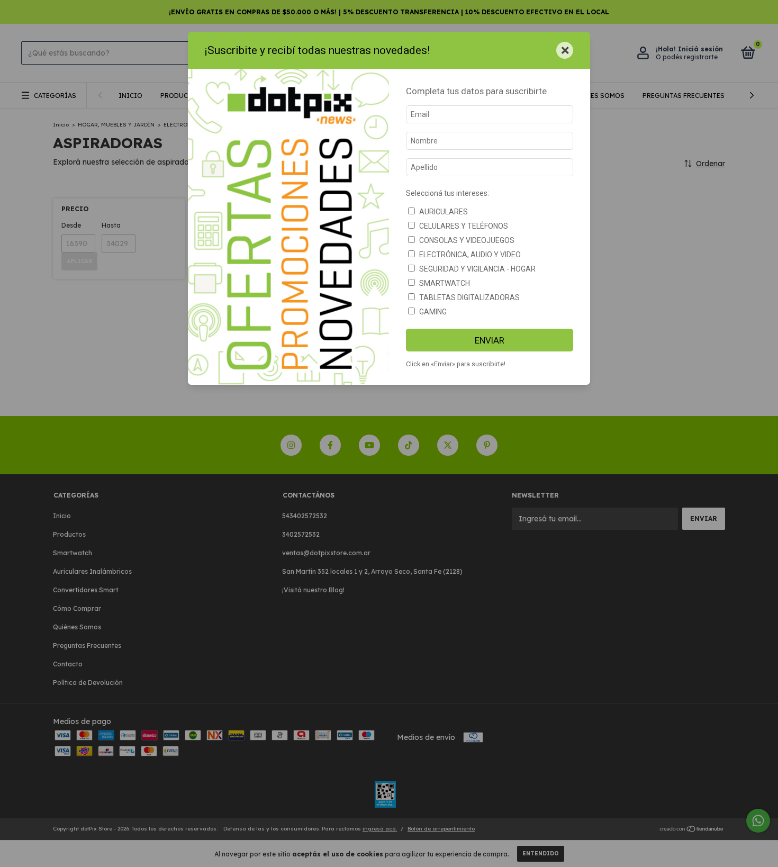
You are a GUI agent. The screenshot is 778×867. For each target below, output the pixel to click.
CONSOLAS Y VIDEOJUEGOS (466, 240)
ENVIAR (489, 340)
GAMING (433, 312)
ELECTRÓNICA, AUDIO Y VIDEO (470, 254)
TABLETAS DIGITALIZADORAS (469, 297)
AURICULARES (443, 211)
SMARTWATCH (444, 283)
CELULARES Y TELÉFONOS (463, 226)
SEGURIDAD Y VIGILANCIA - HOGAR (477, 269)
